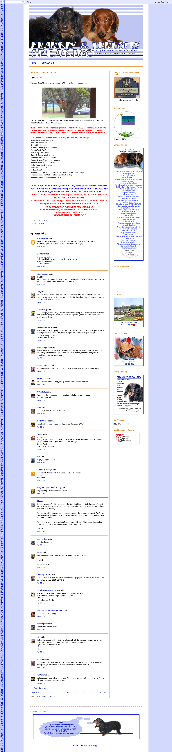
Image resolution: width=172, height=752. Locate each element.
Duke (38, 457)
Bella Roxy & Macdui (44, 575)
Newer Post (35, 693)
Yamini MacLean (43, 274)
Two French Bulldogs (44, 470)
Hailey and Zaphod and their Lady (49, 488)
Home (69, 693)
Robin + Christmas (43, 365)
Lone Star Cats (42, 539)
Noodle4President (43, 421)
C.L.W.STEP (41, 675)
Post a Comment (40, 688)
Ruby (38, 637)
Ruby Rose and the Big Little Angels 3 (50, 610)
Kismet (39, 408)
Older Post (103, 693)
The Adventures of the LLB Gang (48, 590)
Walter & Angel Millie (44, 348)
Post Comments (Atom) (49, 696)
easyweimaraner (43, 238)
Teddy (39, 292)
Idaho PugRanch (43, 624)
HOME (34, 63)
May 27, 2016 (41, 668)
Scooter (39, 434)
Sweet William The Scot (45, 327)
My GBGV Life (41, 379)
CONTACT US (48, 63)
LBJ (38, 501)
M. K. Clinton (41, 659)
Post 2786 (40, 223)
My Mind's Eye (42, 392)
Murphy (39, 552)
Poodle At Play (42, 310)
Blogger (96, 746)
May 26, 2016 (41, 247)
